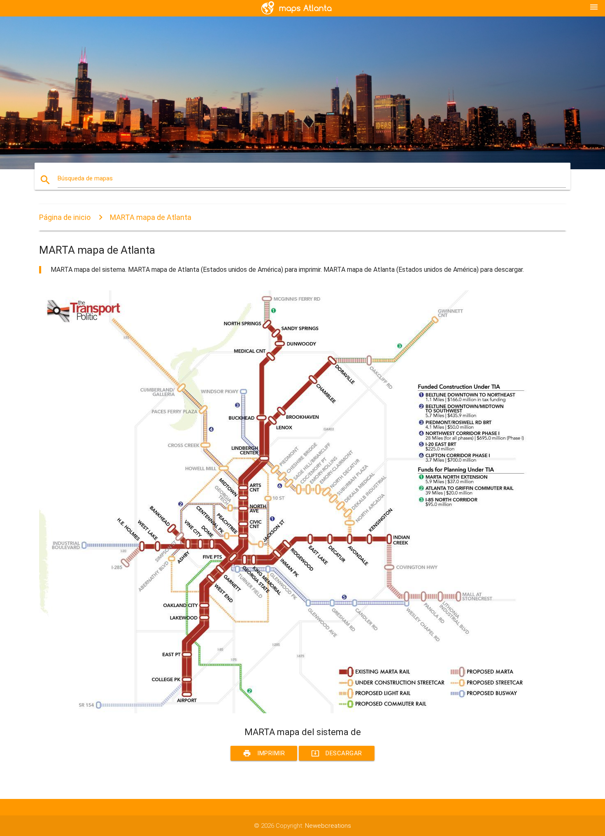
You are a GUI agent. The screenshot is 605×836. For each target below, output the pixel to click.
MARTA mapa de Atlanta (150, 217)
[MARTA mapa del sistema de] (286, 711)
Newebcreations (328, 825)
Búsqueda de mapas (85, 178)
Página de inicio (65, 217)
